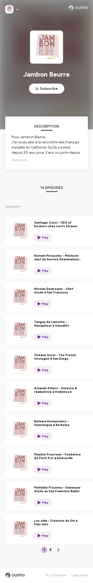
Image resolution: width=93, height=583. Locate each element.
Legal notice (80, 575)
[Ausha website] (78, 7)
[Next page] (58, 550)
